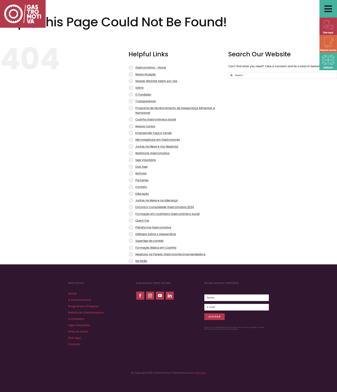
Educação (142, 194)
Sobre (139, 88)
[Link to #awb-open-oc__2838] (328, 9)
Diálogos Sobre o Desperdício (155, 234)
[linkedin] (170, 296)
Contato (141, 187)
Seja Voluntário (145, 160)
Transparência (145, 101)
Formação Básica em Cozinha (155, 248)
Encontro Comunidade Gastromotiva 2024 (164, 207)
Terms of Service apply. (227, 329)
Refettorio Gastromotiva (152, 153)
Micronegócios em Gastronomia (157, 140)
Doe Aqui (141, 167)
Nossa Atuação (145, 74)
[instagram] (150, 296)
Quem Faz (142, 221)
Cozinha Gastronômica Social (155, 119)
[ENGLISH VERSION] (328, 54)
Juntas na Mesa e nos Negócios (156, 146)
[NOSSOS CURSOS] (328, 36)
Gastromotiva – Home (150, 67)
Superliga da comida (149, 241)
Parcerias (141, 180)
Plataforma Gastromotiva (153, 227)
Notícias (141, 173)
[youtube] (160, 296)
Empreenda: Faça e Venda (153, 133)
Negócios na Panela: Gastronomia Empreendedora (170, 254)
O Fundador (143, 95)
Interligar (200, 372)
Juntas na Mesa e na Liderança (156, 200)
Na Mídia (141, 261)
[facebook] (140, 296)
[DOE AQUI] (328, 19)
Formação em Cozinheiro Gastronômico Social (167, 214)
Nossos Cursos (145, 126)
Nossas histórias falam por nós (156, 81)
